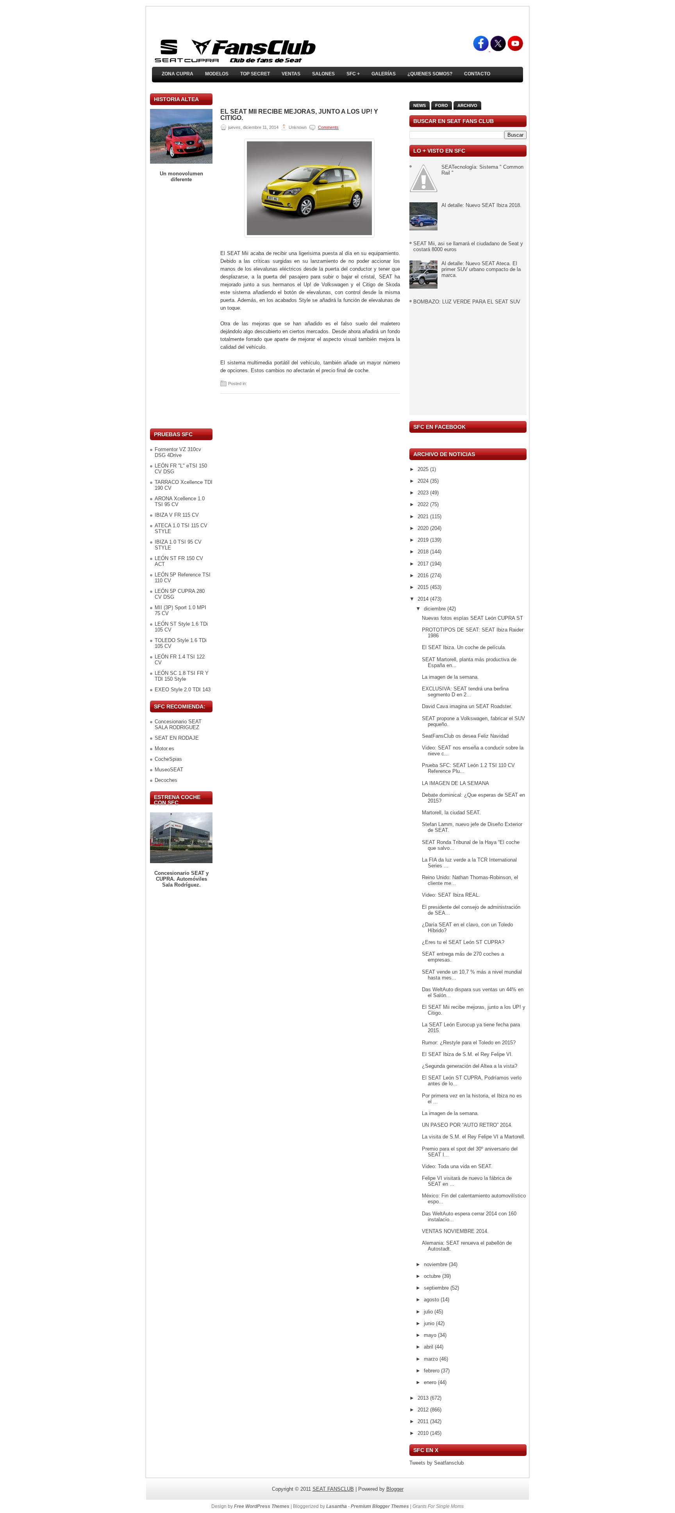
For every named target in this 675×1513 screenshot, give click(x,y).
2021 (424, 516)
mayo (431, 1335)
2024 (424, 481)
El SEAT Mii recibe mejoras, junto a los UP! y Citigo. (299, 115)
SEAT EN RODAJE (177, 738)
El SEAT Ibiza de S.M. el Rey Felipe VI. (467, 1054)
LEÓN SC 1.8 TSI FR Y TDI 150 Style (182, 676)
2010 (424, 1433)
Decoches (166, 780)
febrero (432, 1371)
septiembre (437, 1288)
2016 (424, 575)
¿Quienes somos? (429, 74)
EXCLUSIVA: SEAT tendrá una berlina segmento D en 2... (465, 692)
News (419, 105)
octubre (433, 1276)
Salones (323, 74)
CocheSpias (168, 759)
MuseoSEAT (169, 770)
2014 (424, 599)
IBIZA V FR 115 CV (177, 515)
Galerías (383, 74)
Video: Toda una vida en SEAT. (457, 1166)
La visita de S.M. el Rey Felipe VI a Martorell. (473, 1137)
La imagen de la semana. (450, 677)
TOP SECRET (255, 74)
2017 (424, 564)
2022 (424, 504)
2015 (424, 587)
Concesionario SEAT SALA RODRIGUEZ (178, 724)
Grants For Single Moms (438, 1506)
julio (429, 1312)
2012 (424, 1410)
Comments (328, 127)
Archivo (467, 105)
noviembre (436, 1264)
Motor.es (164, 748)
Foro (441, 105)
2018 (424, 552)
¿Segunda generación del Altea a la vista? (469, 1066)
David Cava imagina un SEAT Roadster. (467, 706)
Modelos (217, 74)
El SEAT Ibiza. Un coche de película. (464, 647)
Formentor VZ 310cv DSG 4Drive (178, 452)
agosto (432, 1299)
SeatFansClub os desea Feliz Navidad (465, 736)
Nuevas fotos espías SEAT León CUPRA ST (472, 618)
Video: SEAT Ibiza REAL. (451, 895)
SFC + (353, 74)
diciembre (435, 609)
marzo (431, 1359)
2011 (424, 1421)
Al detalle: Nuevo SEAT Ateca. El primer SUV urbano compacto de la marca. (481, 269)
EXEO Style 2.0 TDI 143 (183, 689)
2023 (424, 493)
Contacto (477, 74)
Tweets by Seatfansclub (436, 1463)
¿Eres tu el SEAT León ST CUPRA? (463, 942)
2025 (424, 469)
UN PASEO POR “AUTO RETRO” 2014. (467, 1125)
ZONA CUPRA (177, 74)
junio (430, 1323)
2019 (424, 540)
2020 (424, 528)
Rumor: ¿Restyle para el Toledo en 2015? (469, 1043)
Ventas (291, 74)
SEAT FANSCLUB (333, 1489)
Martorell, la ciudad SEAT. (451, 812)
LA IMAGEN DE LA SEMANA (455, 783)
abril (429, 1347)
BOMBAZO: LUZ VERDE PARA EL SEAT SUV (466, 302)
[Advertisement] (181, 305)
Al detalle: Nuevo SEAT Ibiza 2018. (481, 205)
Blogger (395, 1489)
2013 (424, 1398)
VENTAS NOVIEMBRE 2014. (455, 1231)
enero (431, 1382)
